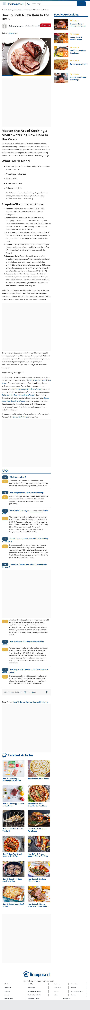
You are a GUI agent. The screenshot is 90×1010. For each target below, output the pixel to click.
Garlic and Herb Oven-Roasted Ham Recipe (18, 395)
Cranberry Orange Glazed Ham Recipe (26, 389)
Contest (73, 987)
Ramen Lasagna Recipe (78, 64)
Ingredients (7, 987)
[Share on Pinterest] (45, 25)
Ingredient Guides (33, 998)
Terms (73, 995)
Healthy (30, 984)
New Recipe (31, 987)
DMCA (55, 995)
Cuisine (6, 995)
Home (4, 10)
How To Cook (13, 33)
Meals (6, 984)
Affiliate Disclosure (76, 991)
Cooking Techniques (20, 417)
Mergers (56, 991)
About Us (56, 984)
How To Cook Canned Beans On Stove (30, 702)
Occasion (7, 991)
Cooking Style (8, 998)
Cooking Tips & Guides (15, 10)
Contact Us (74, 984)
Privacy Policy (66, 998)
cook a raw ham (36, 511)
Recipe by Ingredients (34, 991)
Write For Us (57, 987)
